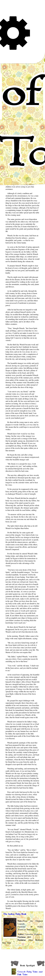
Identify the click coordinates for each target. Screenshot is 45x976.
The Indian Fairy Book (14, 914)
